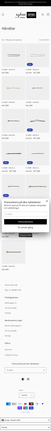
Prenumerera (25, 222)
